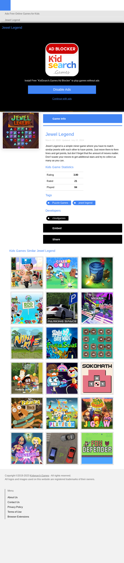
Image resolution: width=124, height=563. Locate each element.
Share (56, 239)
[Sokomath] (97, 378)
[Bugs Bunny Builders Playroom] (62, 413)
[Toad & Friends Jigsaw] (97, 413)
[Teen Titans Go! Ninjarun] (97, 308)
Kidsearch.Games (39, 475)
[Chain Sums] (97, 343)
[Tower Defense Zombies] (97, 273)
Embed (57, 228)
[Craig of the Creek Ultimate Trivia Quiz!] (27, 378)
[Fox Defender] (97, 448)
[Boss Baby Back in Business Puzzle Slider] (27, 273)
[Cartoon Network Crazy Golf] (62, 273)
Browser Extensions (18, 516)
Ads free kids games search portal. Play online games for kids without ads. (29, 5)
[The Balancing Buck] (27, 413)
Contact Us (14, 502)
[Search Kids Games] (119, 5)
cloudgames (58, 218)
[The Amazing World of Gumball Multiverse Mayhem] (62, 378)
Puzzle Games (60, 203)
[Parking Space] (62, 308)
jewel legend (85, 203)
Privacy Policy (15, 507)
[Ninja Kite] (27, 343)
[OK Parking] (62, 448)
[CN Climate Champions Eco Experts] (27, 308)
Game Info (59, 118)
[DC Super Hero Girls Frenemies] (27, 448)
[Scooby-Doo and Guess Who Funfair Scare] (62, 343)
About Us (13, 497)
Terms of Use (15, 512)
